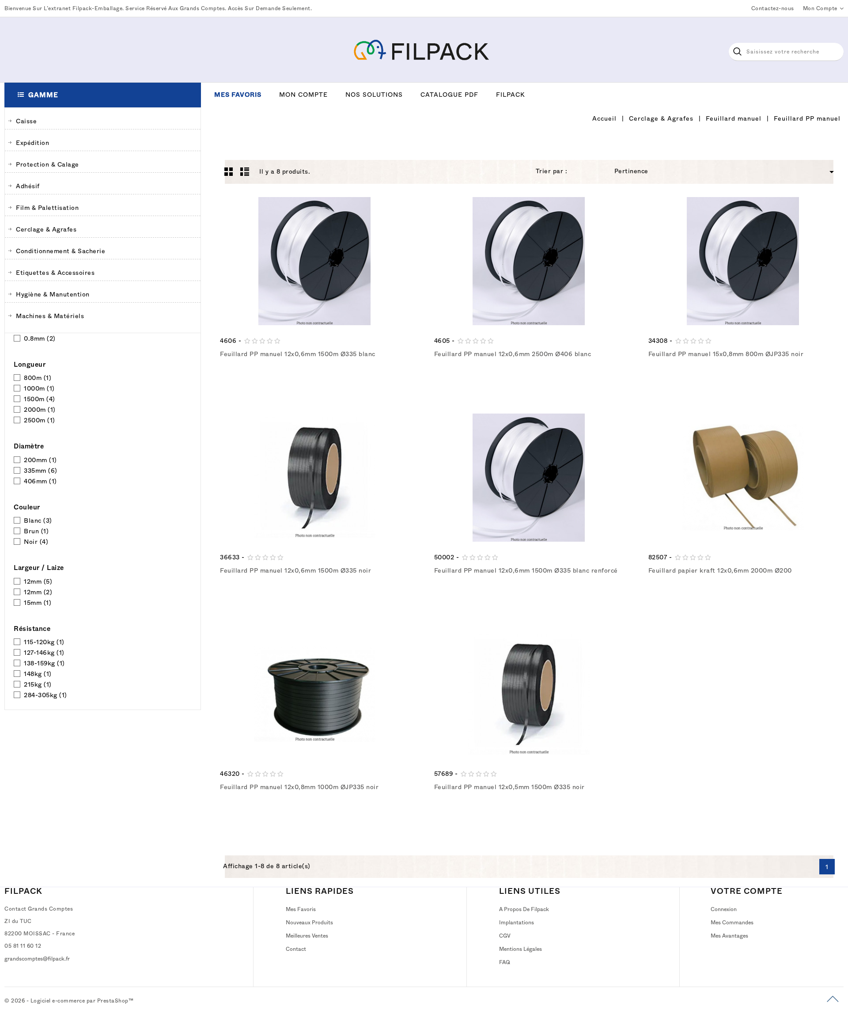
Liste (244, 171)
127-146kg (44, 652)
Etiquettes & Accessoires (55, 272)
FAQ (504, 962)
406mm (40, 481)
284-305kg (45, 695)
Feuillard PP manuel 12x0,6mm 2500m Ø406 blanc (512, 353)
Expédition (32, 142)
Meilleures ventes (307, 936)
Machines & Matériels (50, 315)
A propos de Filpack (524, 909)
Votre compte (747, 891)
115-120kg (44, 642)
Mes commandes (732, 923)
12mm (38, 581)
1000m (39, 388)
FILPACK (23, 891)
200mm (40, 460)
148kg (38, 673)
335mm (40, 470)
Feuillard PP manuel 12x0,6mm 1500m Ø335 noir (295, 570)
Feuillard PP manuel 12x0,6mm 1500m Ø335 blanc (297, 353)
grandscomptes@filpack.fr (37, 959)
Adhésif (28, 186)
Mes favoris (237, 94)
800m (37, 377)
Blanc (38, 520)
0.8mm (40, 338)
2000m (40, 409)
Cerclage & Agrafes (46, 229)
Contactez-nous (772, 8)
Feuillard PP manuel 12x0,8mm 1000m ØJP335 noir (299, 786)
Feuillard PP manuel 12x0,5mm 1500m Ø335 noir (509, 786)
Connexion (724, 909)
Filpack (510, 94)
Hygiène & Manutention (53, 294)
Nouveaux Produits (309, 923)
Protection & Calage (47, 164)
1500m (39, 399)
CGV (505, 936)
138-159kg (44, 663)
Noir (36, 541)
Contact (296, 949)
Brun (36, 531)
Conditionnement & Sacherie (60, 251)
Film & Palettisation (47, 207)
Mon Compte (303, 94)
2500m (39, 420)
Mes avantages (729, 936)
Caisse (26, 121)
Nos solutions (374, 94)
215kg (38, 684)
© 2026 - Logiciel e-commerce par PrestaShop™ (68, 1001)
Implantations (516, 923)
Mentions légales (520, 949)
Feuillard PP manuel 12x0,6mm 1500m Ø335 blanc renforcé (526, 570)
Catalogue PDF (449, 94)
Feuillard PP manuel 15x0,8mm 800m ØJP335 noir (726, 353)
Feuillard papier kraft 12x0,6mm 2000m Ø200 (720, 570)
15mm (37, 602)
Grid (228, 171)
